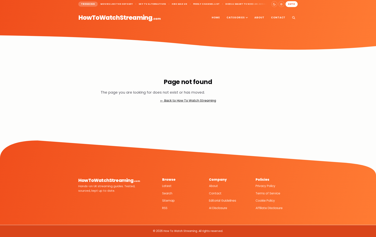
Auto (291, 4)
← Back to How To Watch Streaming (188, 100)
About (259, 17)
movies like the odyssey (116, 4)
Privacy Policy (265, 186)
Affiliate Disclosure (269, 208)
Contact (278, 17)
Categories (236, 17)
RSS (164, 208)
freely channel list (206, 4)
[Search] (293, 17)
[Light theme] (281, 4)
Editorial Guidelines (222, 201)
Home (216, 17)
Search (167, 193)
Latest (167, 186)
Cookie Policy (265, 201)
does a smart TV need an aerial (246, 4)
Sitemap (168, 201)
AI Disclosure (218, 208)
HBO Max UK (179, 4)
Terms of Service (268, 193)
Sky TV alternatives (152, 4)
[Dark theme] (274, 4)
